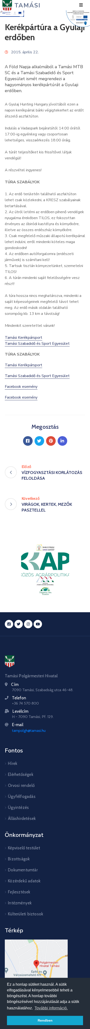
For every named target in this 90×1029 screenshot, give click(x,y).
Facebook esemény (21, 386)
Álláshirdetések (22, 818)
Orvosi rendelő (21, 785)
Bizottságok (19, 859)
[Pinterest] (51, 441)
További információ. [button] (51, 1008)
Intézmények (20, 903)
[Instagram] (28, 624)
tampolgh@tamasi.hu (29, 730)
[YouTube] (38, 624)
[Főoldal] (9, 661)
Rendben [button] (45, 1020)
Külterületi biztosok (25, 914)
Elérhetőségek (20, 774)
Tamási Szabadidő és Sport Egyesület (37, 343)
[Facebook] (28, 441)
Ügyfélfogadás (22, 796)
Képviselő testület (24, 847)
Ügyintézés (18, 807)
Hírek (12, 763)
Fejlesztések (19, 892)
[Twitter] (39, 441)
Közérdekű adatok (24, 881)
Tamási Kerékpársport (23, 337)
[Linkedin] (62, 441)
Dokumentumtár (23, 870)
